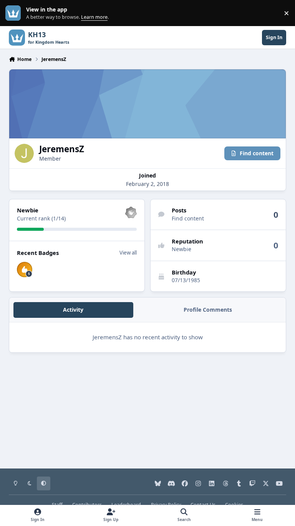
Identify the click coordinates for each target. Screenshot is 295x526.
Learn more (15, 13)
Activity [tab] (73, 309)
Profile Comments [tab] (208, 309)
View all (128, 252)
